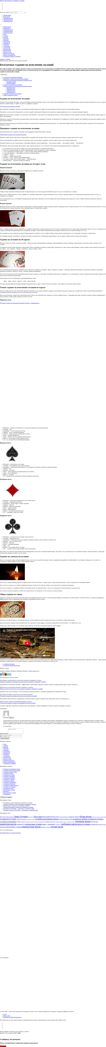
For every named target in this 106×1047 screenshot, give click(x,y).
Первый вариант (11, 81)
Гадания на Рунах (8, 773)
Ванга (1, 816)
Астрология (6, 47)
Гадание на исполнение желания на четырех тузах (17, 80)
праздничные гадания (13, 827)
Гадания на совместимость (10, 785)
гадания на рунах (20, 821)
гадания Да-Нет (103, 816)
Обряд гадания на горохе (10, 95)
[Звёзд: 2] (8, 671)
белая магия (85, 816)
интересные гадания (33, 824)
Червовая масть (11, 87)
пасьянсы (3, 827)
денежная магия (82, 821)
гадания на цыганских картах (61, 821)
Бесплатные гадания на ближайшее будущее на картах (20, 703)
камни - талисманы (48, 824)
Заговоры (6, 38)
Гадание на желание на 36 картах (12, 84)
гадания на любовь (80, 819)
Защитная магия (7, 21)
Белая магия (6, 16)
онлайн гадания (101, 824)
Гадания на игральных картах (11, 769)
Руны (4, 34)
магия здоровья (83, 824)
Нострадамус (30, 816)
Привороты (6, 43)
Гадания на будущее (9, 775)
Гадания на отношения (9, 782)
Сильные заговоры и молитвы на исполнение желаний (21, 696)
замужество (94, 821)
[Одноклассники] (3, 674)
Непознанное (7, 50)
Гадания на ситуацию (9, 787)
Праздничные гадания (9, 792)
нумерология (94, 824)
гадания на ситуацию (29, 821)
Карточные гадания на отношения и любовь (20, 807)
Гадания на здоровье (9, 778)
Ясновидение (7, 49)
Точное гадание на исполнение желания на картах (17, 86)
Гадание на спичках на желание (12, 93)
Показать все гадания (6, 797)
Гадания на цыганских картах (11, 770)
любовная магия (69, 824)
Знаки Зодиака (21, 816)
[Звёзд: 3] (14, 671)
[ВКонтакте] (1, 674)
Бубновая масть (11, 90)
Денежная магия (8, 19)
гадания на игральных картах (11, 665)
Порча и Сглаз (7, 52)
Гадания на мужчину (9, 784)
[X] (6, 674)
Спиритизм (6, 46)
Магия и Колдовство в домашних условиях (12, 0)
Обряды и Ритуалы (8, 53)
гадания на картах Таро (65, 819)
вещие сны (94, 816)
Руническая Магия (63, 816)
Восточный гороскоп (8, 816)
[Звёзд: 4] (20, 671)
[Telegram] (10, 674)
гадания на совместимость (39, 821)
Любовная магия (8, 18)
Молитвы (6, 40)
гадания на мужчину (96, 819)
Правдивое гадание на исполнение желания (15, 79)
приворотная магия (31, 826)
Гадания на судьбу (8, 788)
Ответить (11, 717)
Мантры (5, 37)
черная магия (57, 826)
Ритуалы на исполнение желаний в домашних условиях (27, 689)
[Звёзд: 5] (26, 671)
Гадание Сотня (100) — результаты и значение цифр (23, 810)
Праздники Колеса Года (51, 817)
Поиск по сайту (4, 12)
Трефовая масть (11, 92)
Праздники (38, 817)
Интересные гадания (9, 789)
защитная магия (8, 824)
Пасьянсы (6, 791)
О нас (5, 1014)
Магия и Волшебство (9, 55)
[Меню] (0, 24)
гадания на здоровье (31, 819)
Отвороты (6, 44)
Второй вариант (11, 83)
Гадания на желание (9, 776)
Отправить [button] (3, 1046)
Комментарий (4, 733)
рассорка (43, 827)
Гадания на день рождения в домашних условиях (22, 804)
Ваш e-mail (3, 736)
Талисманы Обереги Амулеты (11, 56)
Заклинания (6, 41)
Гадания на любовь (8, 781)
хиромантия (47, 827)
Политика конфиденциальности (12, 1017)
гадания (97, 816)
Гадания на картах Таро (10, 772)
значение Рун (21, 824)
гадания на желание (9, 664)
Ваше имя (3, 735)
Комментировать (5, 738)
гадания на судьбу (50, 821)
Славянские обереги (73, 817)
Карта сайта (6, 1015)
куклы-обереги (58, 824)
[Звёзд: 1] (3, 671)
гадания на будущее (8, 819)
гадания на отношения (8, 821)
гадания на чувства (71, 821)
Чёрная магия (7, 15)
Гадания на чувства (8, 779)
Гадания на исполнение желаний (12, 77)
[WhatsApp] (8, 674)
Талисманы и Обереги (9, 763)
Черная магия (7, 26)
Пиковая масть (11, 89)
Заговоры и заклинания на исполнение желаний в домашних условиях (26, 681)
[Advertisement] (12, 984)
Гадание (5, 35)
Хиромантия (6, 794)
